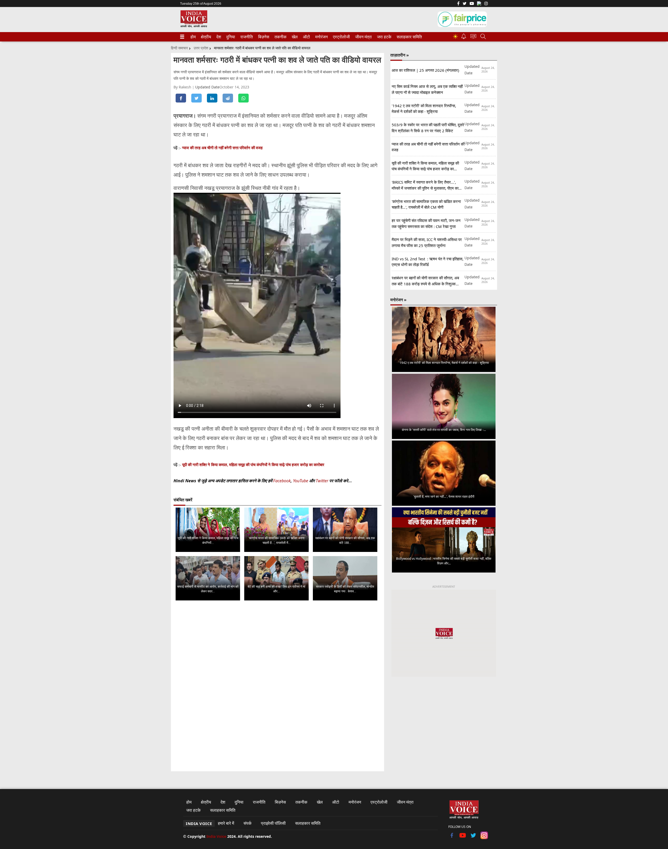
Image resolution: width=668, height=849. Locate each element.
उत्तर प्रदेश (201, 47)
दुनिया (230, 37)
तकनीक (280, 37)
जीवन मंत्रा (362, 37)
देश (218, 37)
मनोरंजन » (398, 300)
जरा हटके (383, 37)
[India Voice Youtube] (472, 4)
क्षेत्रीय (205, 37)
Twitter (322, 481)
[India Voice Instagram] (486, 4)
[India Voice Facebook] (458, 4)
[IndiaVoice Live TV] (473, 37)
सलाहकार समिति (408, 37)
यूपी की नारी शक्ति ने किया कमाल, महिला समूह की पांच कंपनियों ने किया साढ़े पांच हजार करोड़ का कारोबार (253, 464)
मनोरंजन (320, 37)
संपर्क (247, 823)
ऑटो (306, 37)
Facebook (282, 481)
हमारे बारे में (226, 823)
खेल (294, 37)
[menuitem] (193, 36)
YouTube (301, 481)
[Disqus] (277, 670)
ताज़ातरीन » (399, 55)
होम (192, 37)
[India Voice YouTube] (463, 837)
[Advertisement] (443, 724)
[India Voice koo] (479, 4)
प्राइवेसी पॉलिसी (273, 823)
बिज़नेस (263, 37)
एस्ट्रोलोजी (340, 37)
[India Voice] (193, 26)
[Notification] (463, 37)
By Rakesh (183, 87)
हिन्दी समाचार (179, 47)
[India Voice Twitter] (465, 4)
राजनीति (245, 37)
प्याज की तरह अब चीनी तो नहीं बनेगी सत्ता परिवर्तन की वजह (222, 148)
